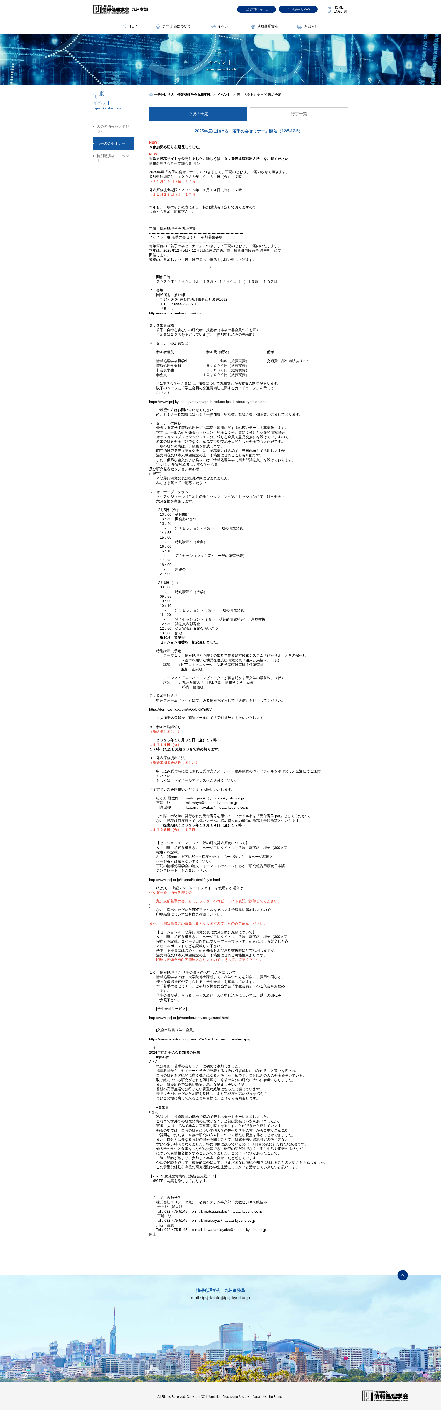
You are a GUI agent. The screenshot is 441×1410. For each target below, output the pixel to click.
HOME (339, 7)
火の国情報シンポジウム (113, 128)
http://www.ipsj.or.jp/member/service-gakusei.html (189, 1018)
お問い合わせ (259, 9)
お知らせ (311, 26)
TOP (133, 26)
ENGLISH (341, 12)
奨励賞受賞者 (267, 26)
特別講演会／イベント (113, 158)
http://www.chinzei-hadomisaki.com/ (177, 313)
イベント (225, 26)
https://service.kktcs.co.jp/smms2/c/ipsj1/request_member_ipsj (199, 1039)
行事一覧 (299, 114)
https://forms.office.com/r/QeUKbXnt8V (180, 709)
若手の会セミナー (111, 143)
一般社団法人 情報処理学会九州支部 (182, 95)
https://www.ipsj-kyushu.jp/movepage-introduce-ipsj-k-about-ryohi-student (208, 402)
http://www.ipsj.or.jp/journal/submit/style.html (184, 880)
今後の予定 (198, 114)
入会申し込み (301, 9)
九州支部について (177, 26)
